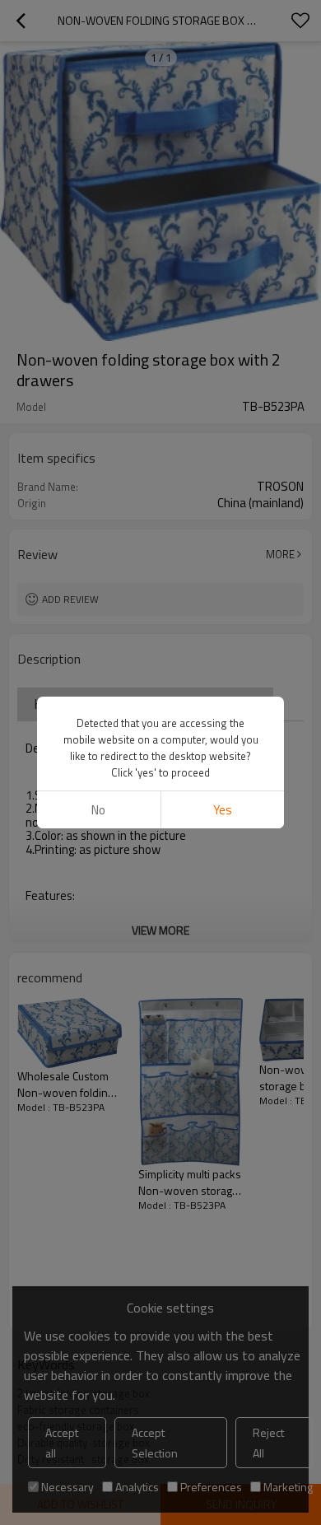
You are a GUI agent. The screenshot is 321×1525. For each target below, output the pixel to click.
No (98, 809)
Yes (222, 809)
